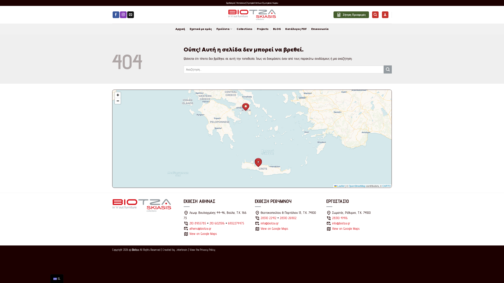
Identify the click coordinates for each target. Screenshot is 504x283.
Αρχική (180, 29)
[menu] (56, 278)
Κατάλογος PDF (296, 29)
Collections (244, 29)
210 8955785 (197, 223)
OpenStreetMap (357, 185)
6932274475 (236, 223)
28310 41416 (340, 218)
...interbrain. (181, 249)
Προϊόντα (223, 29)
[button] (375, 14)
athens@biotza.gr (200, 229)
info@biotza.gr (270, 223)
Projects (263, 29)
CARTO (386, 185)
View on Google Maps (203, 234)
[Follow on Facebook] (116, 14)
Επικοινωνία (320, 29)
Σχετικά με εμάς (201, 29)
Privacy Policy (207, 249)
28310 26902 (288, 218)
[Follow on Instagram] (123, 14)
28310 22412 (268, 218)
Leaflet (341, 185)
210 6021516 (217, 223)
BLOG (277, 29)
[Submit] (388, 69)
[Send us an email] (130, 14)
